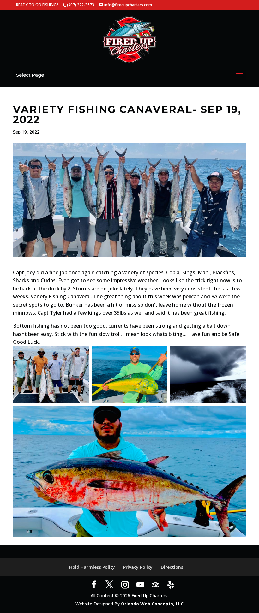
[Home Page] (129, 39)
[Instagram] (125, 585)
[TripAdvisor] (155, 585)
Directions (172, 567)
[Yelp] (170, 585)
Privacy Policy (138, 567)
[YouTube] (140, 585)
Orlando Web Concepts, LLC (152, 604)
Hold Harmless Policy (92, 567)
